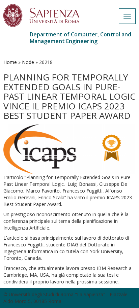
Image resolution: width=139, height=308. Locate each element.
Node (28, 62)
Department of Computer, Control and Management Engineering (80, 38)
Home (10, 62)
